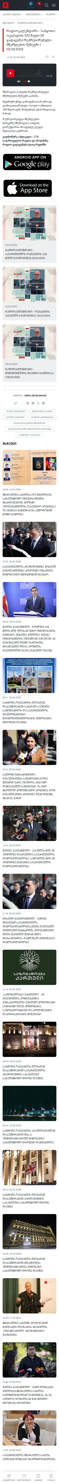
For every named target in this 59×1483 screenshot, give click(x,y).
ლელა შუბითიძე (15, 412)
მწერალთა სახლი (42, 412)
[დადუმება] (19, 81)
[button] (13, 14)
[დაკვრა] (10, 73)
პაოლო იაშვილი (15, 418)
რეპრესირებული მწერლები (29, 423)
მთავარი (8, 23)
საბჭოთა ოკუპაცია (29, 435)
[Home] (6, 5)
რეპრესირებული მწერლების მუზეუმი (29, 429)
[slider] (29, 81)
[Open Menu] (53, 5)
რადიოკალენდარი (30, 23)
